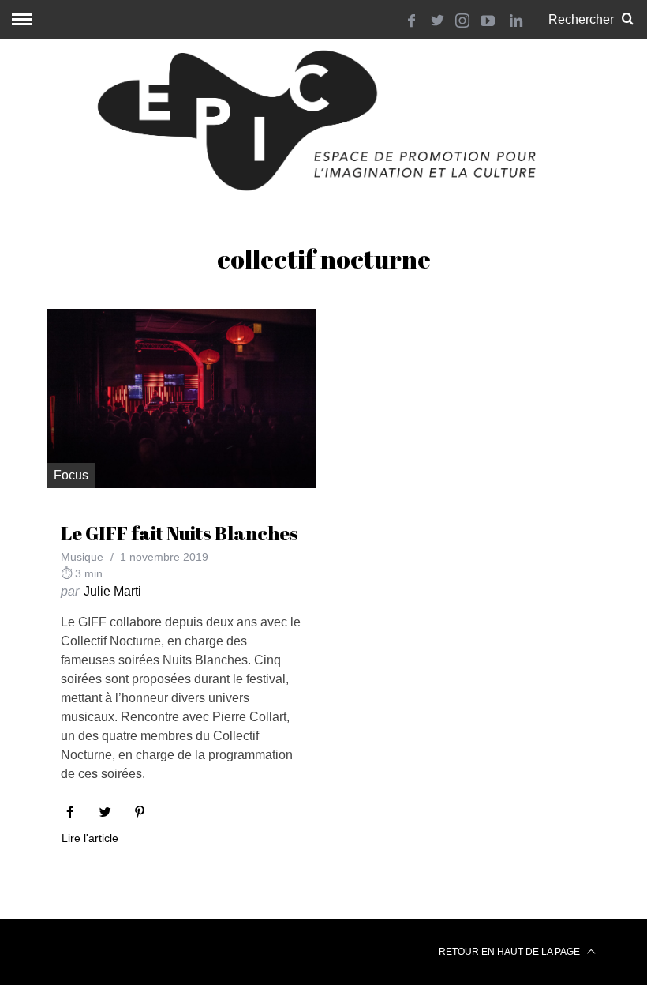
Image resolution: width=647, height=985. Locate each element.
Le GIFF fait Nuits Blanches (179, 533)
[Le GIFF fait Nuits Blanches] (181, 398)
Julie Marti (112, 591)
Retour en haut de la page (510, 951)
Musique (82, 557)
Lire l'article (90, 838)
